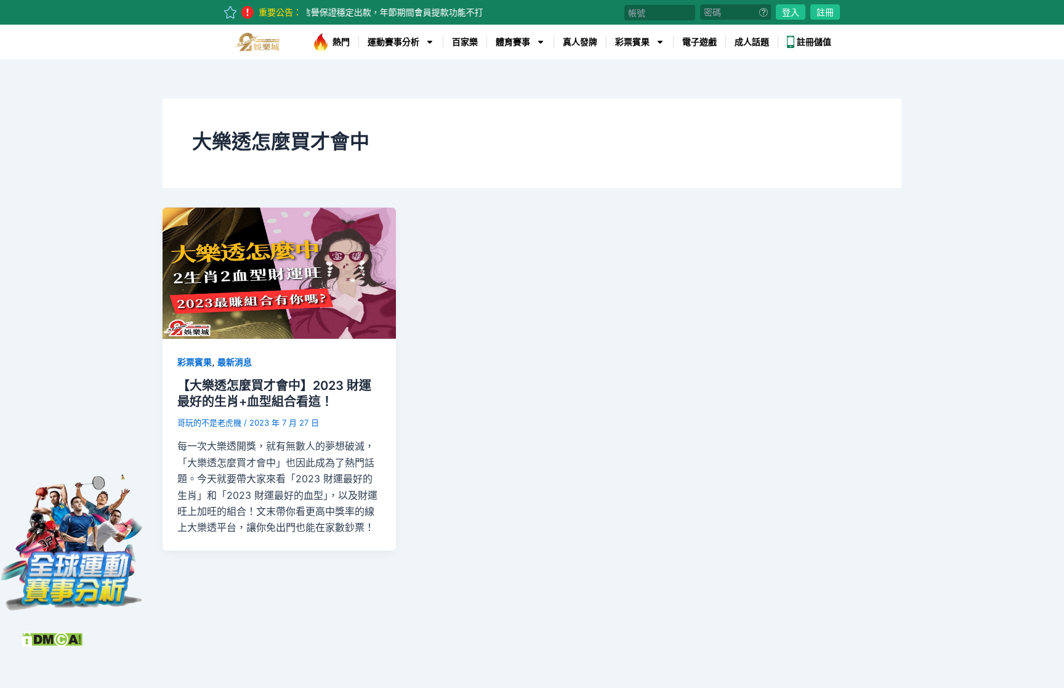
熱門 (341, 42)
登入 (790, 12)
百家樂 (465, 42)
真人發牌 (580, 42)
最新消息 (234, 362)
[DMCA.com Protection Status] (52, 638)
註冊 (825, 12)
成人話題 (752, 42)
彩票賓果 (632, 42)
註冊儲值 (814, 42)
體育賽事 (513, 42)
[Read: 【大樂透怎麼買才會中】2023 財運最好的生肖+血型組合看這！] (279, 272)
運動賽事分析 (393, 42)
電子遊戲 (699, 42)
